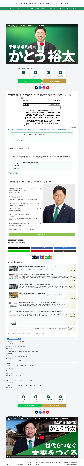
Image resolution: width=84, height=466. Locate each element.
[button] (65, 251)
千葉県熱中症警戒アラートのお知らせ (15, 341)
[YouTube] (47, 87)
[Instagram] (43, 87)
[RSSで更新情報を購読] (51, 257)
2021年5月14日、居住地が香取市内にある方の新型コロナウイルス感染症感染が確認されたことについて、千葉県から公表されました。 (39, 129)
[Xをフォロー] (35, 257)
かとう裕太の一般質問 (73, 462)
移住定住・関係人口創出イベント (14, 375)
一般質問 (47, 462)
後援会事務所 (52, 462)
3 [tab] (43, 23)
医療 (13, 240)
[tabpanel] (13, 16)
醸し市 (7, 370)
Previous (7, 16)
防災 (16, 240)
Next (77, 16)
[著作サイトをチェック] (33, 257)
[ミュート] (74, 63)
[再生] (7, 63)
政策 (37, 462)
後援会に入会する (55, 81)
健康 (10, 240)
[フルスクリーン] (76, 63)
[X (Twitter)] (36, 87)
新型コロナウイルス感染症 (17, 242)
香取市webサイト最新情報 (14, 339)
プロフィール (32, 462)
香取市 (24, 242)
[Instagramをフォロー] (41, 257)
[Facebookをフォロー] (38, 257)
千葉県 (10, 242)
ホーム (27, 462)
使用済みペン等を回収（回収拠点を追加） (16, 346)
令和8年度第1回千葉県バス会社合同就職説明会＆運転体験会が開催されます (23, 351)
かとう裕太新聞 (41, 462)
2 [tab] (42, 23)
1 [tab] (40, 23)
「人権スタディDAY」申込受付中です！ (15, 361)
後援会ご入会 (58, 462)
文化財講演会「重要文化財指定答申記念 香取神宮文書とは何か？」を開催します (25, 385)
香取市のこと (21, 240)
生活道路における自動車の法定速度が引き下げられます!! (19, 365)
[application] (42, 44)
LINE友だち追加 (42, 234)
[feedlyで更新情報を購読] (48, 257)
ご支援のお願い (65, 462)
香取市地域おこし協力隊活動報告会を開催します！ (18, 356)
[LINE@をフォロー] (46, 257)
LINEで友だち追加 (30, 81)
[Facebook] (40, 87)
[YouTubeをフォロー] (43, 257)
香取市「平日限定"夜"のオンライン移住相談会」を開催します (20, 380)
